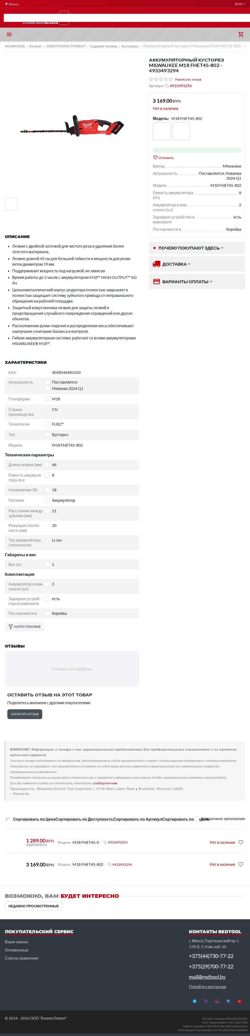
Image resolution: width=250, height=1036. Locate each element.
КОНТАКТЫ (240, 18)
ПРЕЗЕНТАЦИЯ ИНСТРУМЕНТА (64, 18)
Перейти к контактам (207, 986)
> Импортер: (20, 793)
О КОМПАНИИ (177, 18)
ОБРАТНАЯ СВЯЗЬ (210, 18)
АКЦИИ (26, 18)
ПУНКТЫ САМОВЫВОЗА (116, 18)
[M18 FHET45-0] (162, 131)
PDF (11, 18)
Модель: (161, 118)
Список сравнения (21, 958)
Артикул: (156, 86)
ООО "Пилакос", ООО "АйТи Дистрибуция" (44, 793)
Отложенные (16, 950)
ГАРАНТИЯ (150, 18)
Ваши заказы (16, 941)
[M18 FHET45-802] (181, 131)
